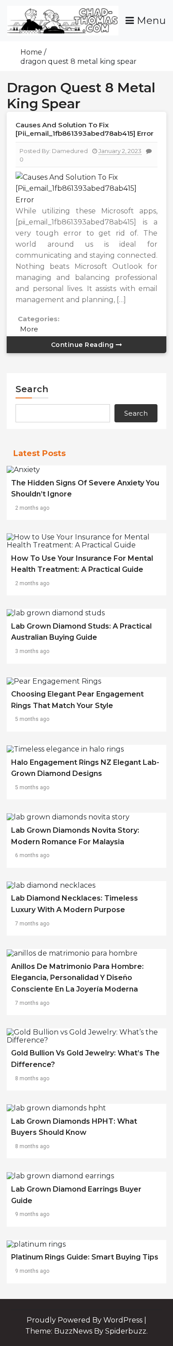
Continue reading (83, 345)
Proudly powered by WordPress (85, 1320)
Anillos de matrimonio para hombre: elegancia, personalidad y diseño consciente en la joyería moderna (77, 977)
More (29, 329)
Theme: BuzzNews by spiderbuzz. (86, 1331)
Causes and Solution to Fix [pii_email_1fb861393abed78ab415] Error (84, 129)
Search (32, 389)
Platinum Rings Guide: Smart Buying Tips (84, 1257)
